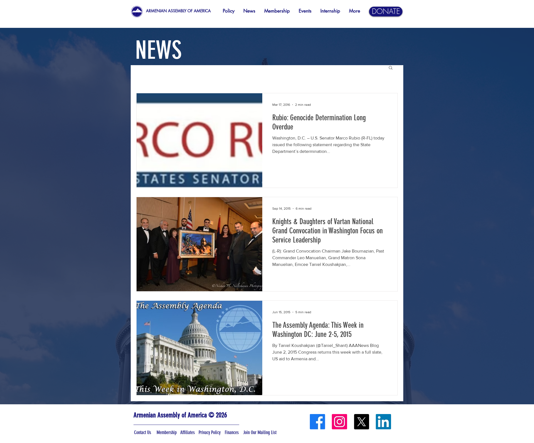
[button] (390, 68)
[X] (361, 421)
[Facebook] (317, 421)
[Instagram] (339, 421)
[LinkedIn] (383, 421)
